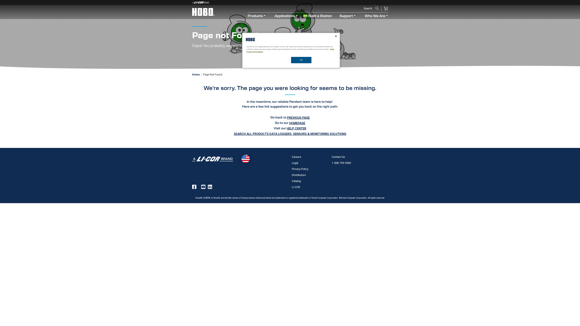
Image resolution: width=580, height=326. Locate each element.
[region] (291, 50)
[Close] (336, 36)
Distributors (299, 175)
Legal (295, 163)
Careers (296, 156)
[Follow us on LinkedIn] (210, 187)
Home (196, 74)
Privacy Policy (300, 169)
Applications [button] (285, 15)
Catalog (296, 181)
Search (377, 8)
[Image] (290, 2)
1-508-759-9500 (341, 163)
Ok (301, 60)
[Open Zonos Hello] (245, 159)
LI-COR (296, 187)
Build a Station (320, 15)
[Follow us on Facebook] (194, 187)
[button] (386, 8)
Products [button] (255, 15)
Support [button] (346, 15)
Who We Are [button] (375, 15)
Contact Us (338, 156)
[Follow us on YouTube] (203, 187)
